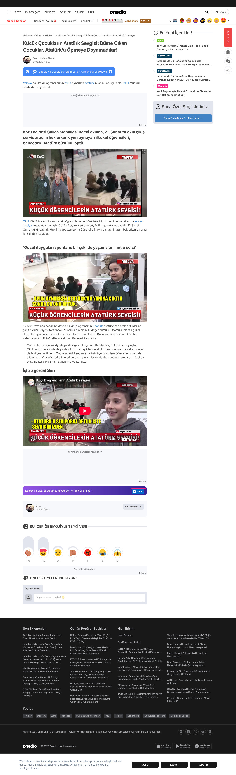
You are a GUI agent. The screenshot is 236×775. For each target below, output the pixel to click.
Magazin (162, 86)
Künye (152, 731)
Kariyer (107, 731)
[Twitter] (196, 732)
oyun (68, 83)
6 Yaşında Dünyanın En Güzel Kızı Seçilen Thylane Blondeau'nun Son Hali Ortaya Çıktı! (91, 686)
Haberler (28, 35)
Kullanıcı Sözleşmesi (123, 731)
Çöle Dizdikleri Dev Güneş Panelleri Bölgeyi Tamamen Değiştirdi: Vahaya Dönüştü (42, 692)
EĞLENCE (65, 12)
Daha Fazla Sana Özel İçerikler (181, 118)
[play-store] (184, 746)
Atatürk (89, 83)
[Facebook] (188, 732)
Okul (26, 221)
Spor (160, 40)
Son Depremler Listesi (129, 642)
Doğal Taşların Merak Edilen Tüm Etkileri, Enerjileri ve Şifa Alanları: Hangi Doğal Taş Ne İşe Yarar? (139, 670)
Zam (53, 715)
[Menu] (9, 12)
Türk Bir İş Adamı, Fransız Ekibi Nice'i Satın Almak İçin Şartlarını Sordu (182, 47)
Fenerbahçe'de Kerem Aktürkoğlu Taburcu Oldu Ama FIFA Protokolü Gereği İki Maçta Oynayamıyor (41, 680)
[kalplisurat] (223, 20)
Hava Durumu (125, 635)
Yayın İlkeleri (141, 731)
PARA (91, 12)
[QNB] (175, 20)
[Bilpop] (195, 20)
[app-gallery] (203, 746)
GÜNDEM (49, 12)
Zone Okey (131, 20)
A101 (108, 715)
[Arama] (207, 12)
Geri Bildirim (42, 731)
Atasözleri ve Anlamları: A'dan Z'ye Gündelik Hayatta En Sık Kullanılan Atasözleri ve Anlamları (136, 687)
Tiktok (119, 715)
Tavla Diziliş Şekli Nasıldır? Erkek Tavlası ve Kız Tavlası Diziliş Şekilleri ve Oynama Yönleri (140, 696)
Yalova (27, 83)
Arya (43, 57)
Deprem (41, 715)
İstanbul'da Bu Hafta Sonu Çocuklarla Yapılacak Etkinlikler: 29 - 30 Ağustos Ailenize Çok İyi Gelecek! (184, 62)
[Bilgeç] (188, 20)
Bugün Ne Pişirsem (155, 715)
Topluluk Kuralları (76, 731)
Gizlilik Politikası (58, 731)
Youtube (66, 715)
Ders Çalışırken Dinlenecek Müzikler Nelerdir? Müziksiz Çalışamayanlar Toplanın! (186, 665)
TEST (18, 12)
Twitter (28, 715)
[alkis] (216, 20)
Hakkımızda (29, 731)
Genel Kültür (164, 55)
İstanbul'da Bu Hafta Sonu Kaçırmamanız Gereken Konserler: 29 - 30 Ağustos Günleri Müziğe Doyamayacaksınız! (183, 78)
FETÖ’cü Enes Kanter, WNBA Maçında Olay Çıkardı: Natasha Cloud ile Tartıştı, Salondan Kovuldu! (90, 662)
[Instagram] (181, 732)
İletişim (98, 731)
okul (126, 83)
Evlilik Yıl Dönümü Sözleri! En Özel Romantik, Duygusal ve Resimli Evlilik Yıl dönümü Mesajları (138, 652)
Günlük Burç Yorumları (88, 715)
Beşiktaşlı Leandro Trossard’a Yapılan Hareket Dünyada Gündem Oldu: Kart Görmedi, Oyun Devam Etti (90, 698)
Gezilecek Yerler (179, 715)
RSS (158, 731)
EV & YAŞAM (32, 12)
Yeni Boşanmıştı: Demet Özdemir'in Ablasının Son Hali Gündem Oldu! (184, 93)
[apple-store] (164, 746)
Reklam (90, 731)
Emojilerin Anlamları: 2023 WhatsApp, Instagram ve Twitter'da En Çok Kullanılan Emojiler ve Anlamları (139, 678)
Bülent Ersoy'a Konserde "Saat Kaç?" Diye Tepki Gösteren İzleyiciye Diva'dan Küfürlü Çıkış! (91, 638)
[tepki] (28, 552)
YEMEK (79, 12)
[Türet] (181, 20)
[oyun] (209, 20)
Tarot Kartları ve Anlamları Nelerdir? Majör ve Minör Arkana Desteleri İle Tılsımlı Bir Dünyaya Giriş (189, 638)
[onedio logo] (118, 12)
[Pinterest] (210, 732)
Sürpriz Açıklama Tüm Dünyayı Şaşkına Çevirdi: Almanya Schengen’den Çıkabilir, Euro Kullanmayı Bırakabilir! (90, 674)
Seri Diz (145, 20)
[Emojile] (202, 20)
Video (38, 35)
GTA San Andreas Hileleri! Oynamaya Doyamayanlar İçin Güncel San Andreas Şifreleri (188, 692)
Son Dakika (133, 715)
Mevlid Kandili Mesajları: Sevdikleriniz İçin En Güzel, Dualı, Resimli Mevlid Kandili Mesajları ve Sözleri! (90, 650)
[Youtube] (203, 732)
